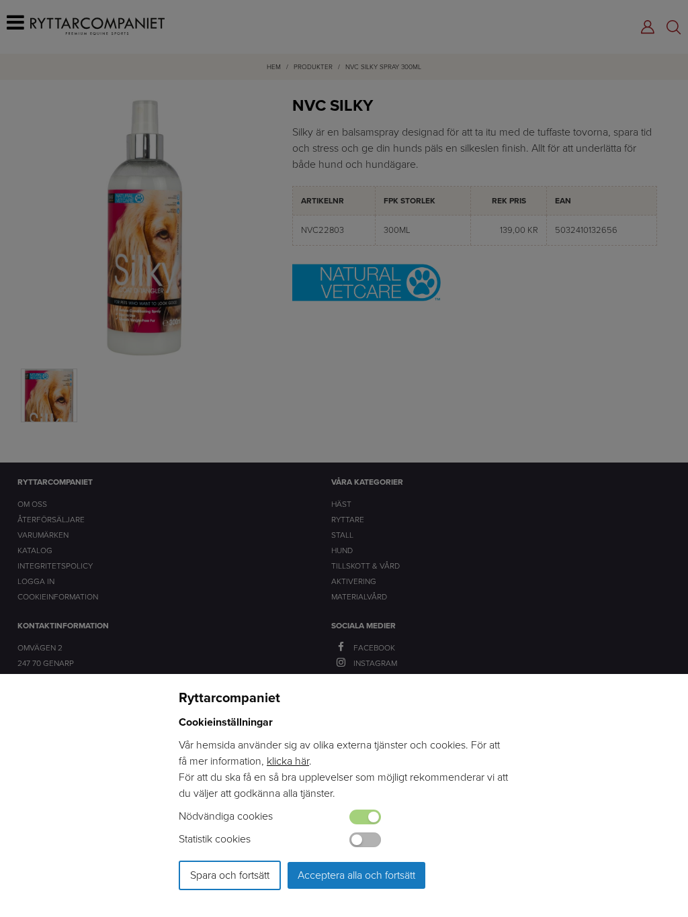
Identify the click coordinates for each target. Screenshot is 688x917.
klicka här (288, 761)
